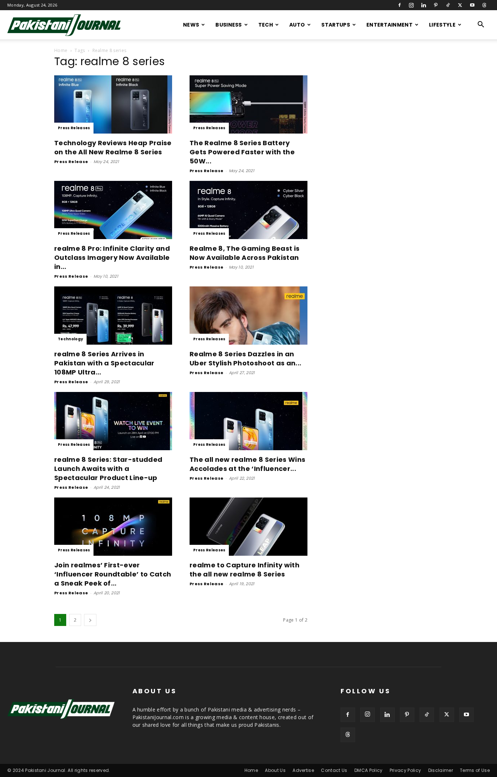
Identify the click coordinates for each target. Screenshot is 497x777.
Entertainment (389, 24)
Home (60, 50)
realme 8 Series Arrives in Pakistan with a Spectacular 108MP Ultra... (104, 363)
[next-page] (90, 620)
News (191, 24)
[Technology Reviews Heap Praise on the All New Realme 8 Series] (113, 104)
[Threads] (484, 5)
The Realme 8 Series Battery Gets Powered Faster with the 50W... (242, 152)
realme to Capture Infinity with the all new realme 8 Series (244, 569)
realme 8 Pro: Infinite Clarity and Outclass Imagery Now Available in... (112, 257)
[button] (481, 25)
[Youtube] (472, 5)
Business (228, 24)
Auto (297, 24)
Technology (70, 339)
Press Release (71, 161)
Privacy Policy (405, 770)
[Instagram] (411, 5)
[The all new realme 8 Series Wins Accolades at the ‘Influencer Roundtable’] (248, 421)
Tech (265, 24)
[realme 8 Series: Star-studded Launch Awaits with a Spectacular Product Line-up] (113, 421)
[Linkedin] (423, 5)
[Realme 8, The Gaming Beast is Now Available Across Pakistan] (248, 210)
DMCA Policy (368, 770)
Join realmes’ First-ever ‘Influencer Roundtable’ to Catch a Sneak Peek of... (112, 574)
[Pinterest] (435, 5)
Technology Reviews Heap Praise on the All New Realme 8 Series (113, 147)
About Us (275, 770)
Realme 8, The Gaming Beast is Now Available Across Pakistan (244, 253)
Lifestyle (442, 24)
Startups (335, 24)
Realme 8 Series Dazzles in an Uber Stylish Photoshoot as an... (245, 358)
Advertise (303, 770)
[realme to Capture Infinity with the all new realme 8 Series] (248, 526)
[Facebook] (399, 5)
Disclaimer (440, 770)
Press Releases (74, 128)
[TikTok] (447, 5)
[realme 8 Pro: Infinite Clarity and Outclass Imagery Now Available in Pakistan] (113, 210)
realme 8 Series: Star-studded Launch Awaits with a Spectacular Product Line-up (108, 468)
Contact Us (334, 770)
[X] (459, 5)
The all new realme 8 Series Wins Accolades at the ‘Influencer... (247, 464)
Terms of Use (475, 770)
